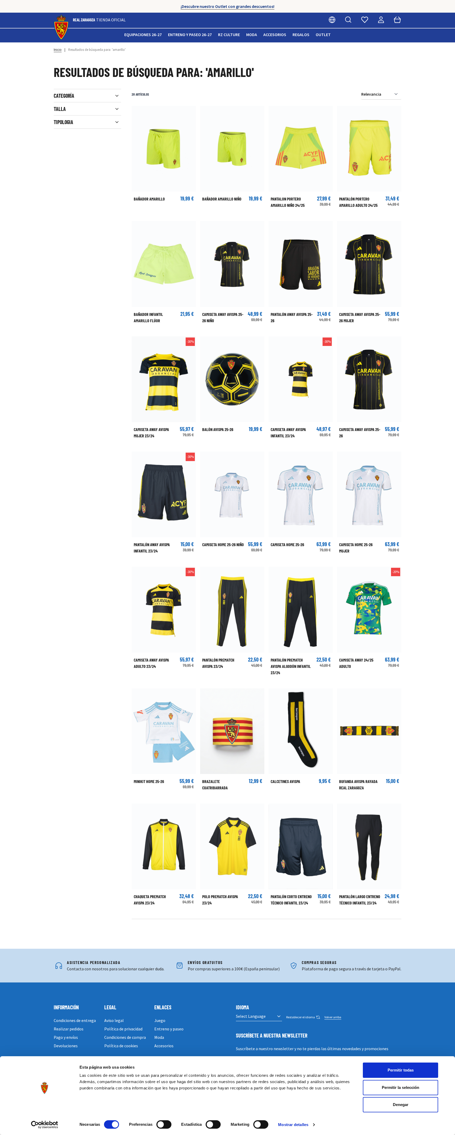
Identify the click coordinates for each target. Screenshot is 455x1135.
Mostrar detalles (293, 1124)
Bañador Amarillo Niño (221, 198)
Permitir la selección (400, 1087)
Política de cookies (121, 1045)
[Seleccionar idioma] (332, 20)
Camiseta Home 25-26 (287, 544)
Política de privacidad (123, 1028)
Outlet (323, 34)
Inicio (58, 49)
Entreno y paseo (169, 1028)
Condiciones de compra (125, 1037)
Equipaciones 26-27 (143, 34)
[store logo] (61, 27)
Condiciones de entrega (75, 1020)
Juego (159, 1020)
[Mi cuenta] (381, 20)
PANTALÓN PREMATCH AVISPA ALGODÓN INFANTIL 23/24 (291, 666)
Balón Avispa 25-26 (217, 429)
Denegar (400, 1104)
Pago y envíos (66, 1037)
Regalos (301, 34)
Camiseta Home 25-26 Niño (223, 544)
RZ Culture (229, 34)
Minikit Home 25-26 (149, 781)
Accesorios (274, 34)
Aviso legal (114, 1020)
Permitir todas (401, 1070)
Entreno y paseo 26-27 (190, 34)
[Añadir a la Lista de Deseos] (138, 112)
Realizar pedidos (68, 1028)
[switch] (163, 1124)
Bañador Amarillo (149, 198)
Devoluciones (66, 1045)
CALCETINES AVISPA (285, 781)
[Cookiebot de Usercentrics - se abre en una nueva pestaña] (45, 1125)
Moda (251, 34)
